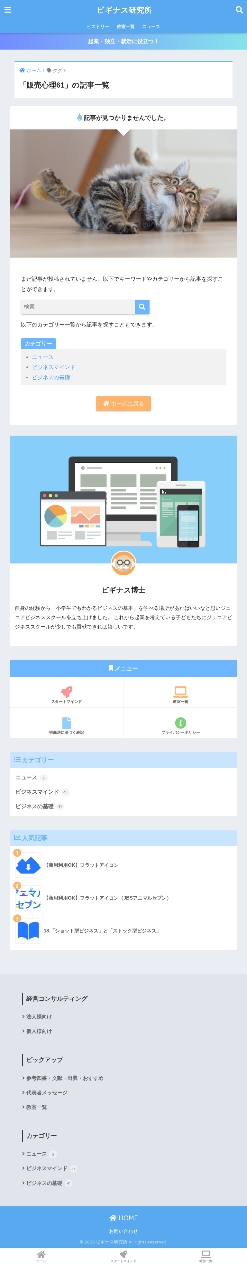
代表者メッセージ (47, 1092)
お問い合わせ (123, 1231)
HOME (127, 1218)
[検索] (142, 307)
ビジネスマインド (54, 367)
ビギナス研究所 (124, 9)
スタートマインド (66, 701)
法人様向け (39, 1016)
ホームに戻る (126, 404)
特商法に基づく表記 (66, 732)
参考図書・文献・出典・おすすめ (65, 1078)
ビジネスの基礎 (51, 377)
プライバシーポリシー (180, 732)
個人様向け (39, 1031)
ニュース (151, 26)
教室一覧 (126, 26)
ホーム (41, 1261)
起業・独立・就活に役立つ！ (123, 41)
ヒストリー (98, 26)
